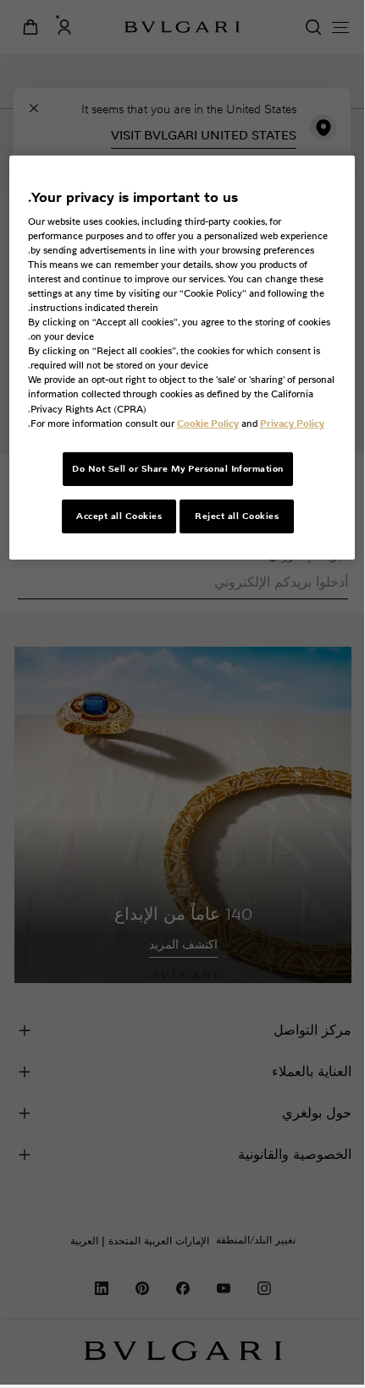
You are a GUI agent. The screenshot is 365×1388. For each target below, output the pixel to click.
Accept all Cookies (119, 515)
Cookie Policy (208, 422)
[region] (182, 358)
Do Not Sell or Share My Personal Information (178, 468)
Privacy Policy (292, 422)
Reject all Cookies (237, 515)
